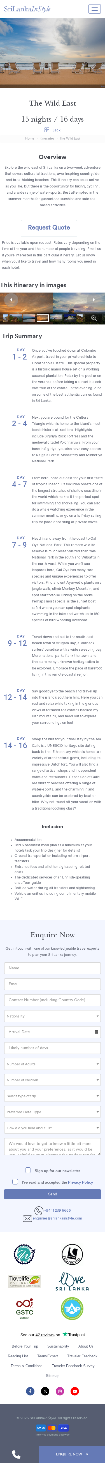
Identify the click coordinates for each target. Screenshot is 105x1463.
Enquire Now (69, 1454)
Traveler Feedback (82, 1356)
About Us (86, 1346)
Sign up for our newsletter (57, 1171)
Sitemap (52, 1376)
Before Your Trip (25, 1346)
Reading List (18, 1356)
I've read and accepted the (57, 1182)
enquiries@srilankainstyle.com (57, 1218)
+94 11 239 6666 (57, 1210)
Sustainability (58, 1346)
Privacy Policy (80, 1182)
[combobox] (52, 1016)
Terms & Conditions (27, 1366)
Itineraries (46, 138)
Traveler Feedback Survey (73, 1366)
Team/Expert (47, 1356)
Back (56, 130)
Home (29, 138)
